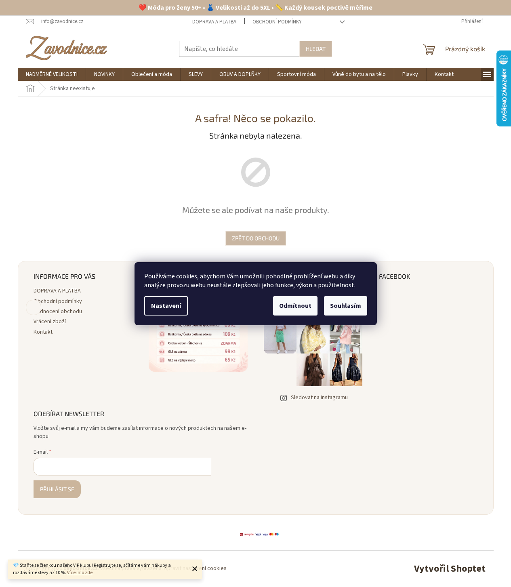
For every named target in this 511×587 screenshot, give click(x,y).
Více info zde (80, 572)
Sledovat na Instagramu (319, 397)
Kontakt (43, 332)
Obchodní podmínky (277, 21)
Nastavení (166, 305)
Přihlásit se (57, 489)
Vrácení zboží (50, 322)
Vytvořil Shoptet (450, 569)
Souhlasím (345, 305)
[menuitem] (52, 74)
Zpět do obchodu (256, 238)
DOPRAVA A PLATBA (214, 21)
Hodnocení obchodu (58, 311)
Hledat (316, 48)
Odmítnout (295, 305)
